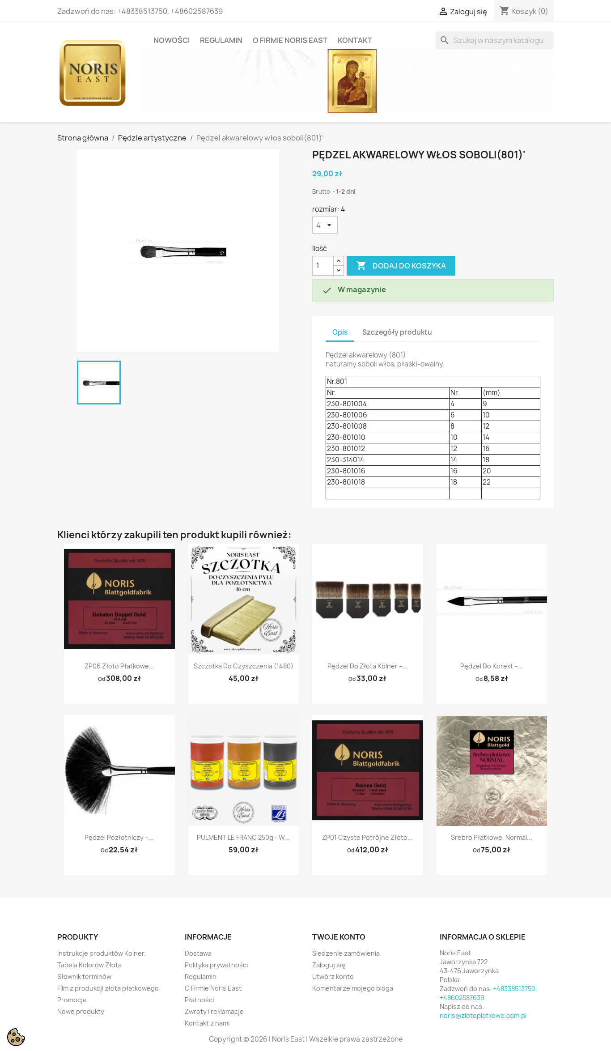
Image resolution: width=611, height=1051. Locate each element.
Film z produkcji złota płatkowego (108, 988)
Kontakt (355, 40)
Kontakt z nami (207, 1023)
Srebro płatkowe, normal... (491, 837)
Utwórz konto (333, 976)
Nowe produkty (80, 1011)
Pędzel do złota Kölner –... (367, 666)
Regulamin (221, 40)
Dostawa (198, 953)
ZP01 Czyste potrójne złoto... (367, 837)
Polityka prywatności (216, 965)
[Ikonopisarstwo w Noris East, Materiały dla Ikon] (348, 80)
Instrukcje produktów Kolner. (101, 953)
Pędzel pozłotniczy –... (119, 837)
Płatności (199, 1000)
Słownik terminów (84, 976)
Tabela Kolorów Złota (89, 965)
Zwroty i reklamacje (214, 1011)
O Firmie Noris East (290, 40)
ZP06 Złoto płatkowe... (119, 666)
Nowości (171, 40)
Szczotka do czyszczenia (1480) (243, 666)
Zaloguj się (328, 965)
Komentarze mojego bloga (352, 988)
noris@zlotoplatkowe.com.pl (483, 1015)
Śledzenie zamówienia (346, 953)
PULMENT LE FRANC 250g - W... (243, 837)
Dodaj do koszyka (401, 265)
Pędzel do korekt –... (491, 666)
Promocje (72, 1000)
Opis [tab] (340, 332)
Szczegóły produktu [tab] (397, 332)
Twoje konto (338, 937)
